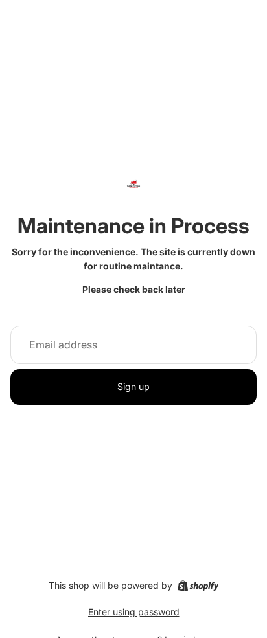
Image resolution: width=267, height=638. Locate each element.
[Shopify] (198, 585)
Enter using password (134, 611)
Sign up (133, 386)
